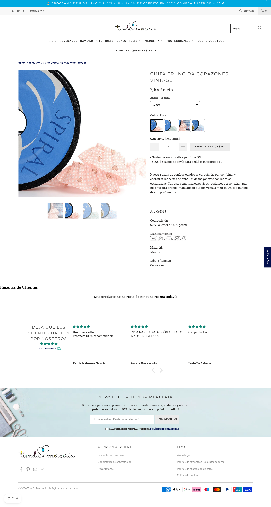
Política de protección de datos (195, 468)
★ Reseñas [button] (267, 257)
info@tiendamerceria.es (63, 488)
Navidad (86, 41)
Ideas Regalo (115, 41)
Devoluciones (106, 468)
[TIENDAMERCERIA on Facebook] (6, 11)
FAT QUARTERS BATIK (141, 50)
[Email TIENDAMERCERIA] (24, 11)
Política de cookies (188, 475)
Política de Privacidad (164, 429)
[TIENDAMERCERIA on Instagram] (18, 11)
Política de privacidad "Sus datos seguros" (201, 461)
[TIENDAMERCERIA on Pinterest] (12, 11)
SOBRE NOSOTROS (211, 41)
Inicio (52, 41)
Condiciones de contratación (115, 461)
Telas (134, 41)
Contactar (36, 11)
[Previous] (25, 133)
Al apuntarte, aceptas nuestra (144, 429)
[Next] (139, 133)
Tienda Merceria (37, 488)
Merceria (153, 41)
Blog (119, 50)
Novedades (68, 41)
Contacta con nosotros (111, 455)
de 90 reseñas (46, 348)
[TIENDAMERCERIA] (135, 25)
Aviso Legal (184, 455)
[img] (49, 344)
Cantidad (165, 138)
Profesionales (179, 41)
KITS (99, 41)
